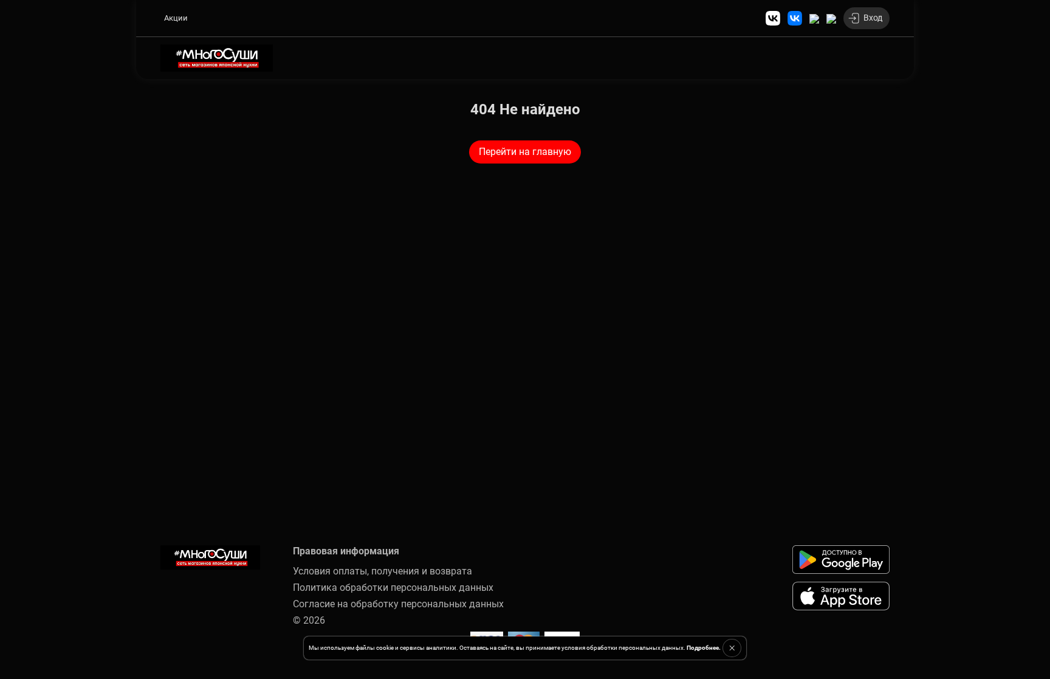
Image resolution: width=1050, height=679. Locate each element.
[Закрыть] (731, 648)
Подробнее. (704, 648)
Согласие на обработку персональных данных (398, 604)
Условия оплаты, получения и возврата (382, 571)
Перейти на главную (525, 151)
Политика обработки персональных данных (393, 587)
